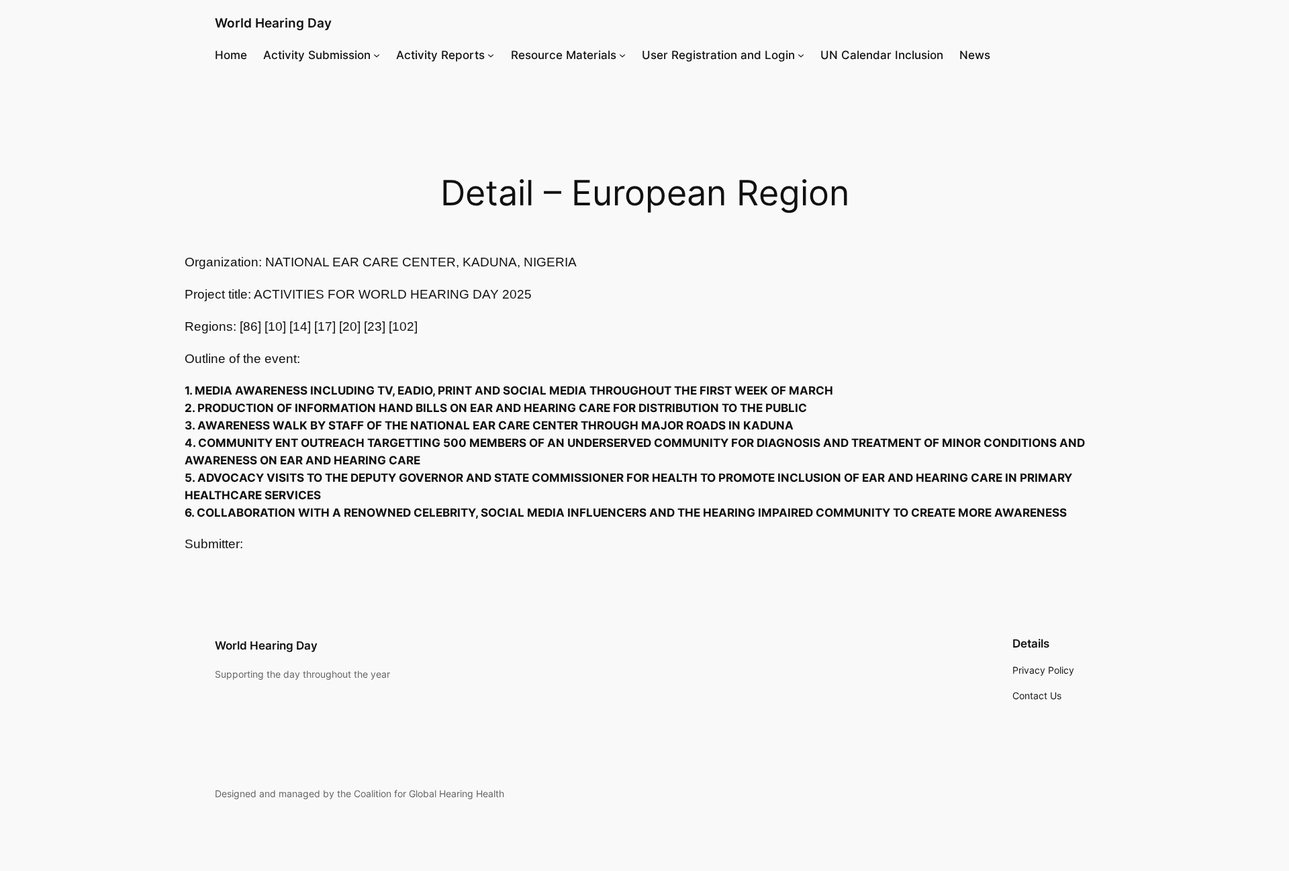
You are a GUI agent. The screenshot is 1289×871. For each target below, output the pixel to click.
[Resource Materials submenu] (622, 55)
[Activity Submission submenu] (376, 55)
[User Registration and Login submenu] (801, 55)
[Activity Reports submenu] (490, 55)
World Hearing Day (273, 23)
